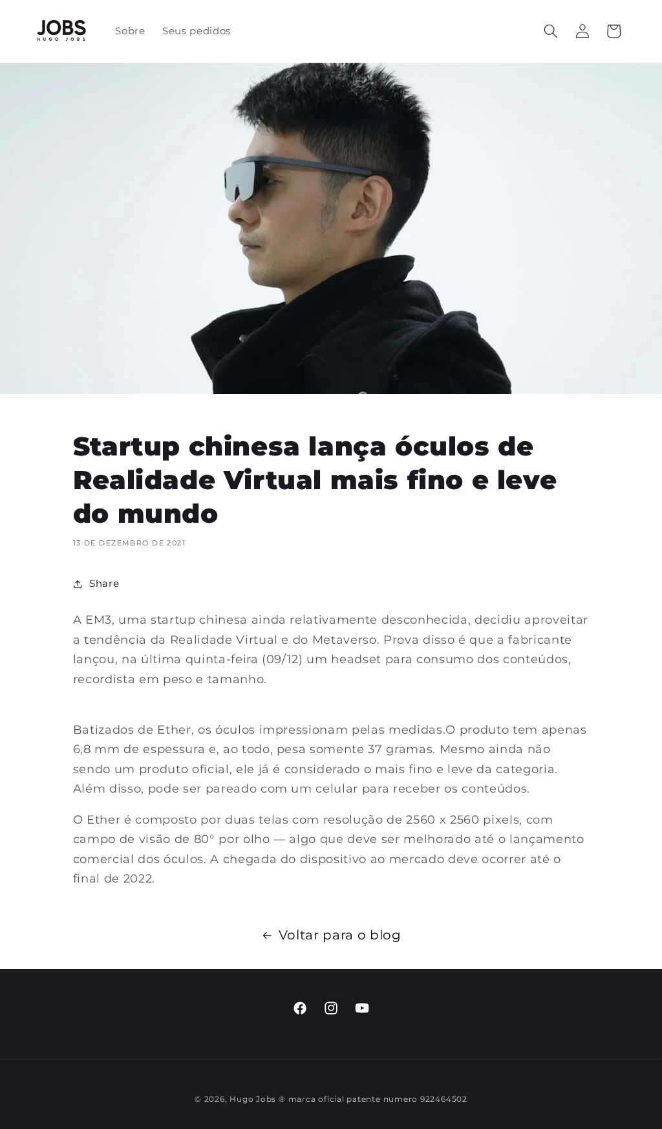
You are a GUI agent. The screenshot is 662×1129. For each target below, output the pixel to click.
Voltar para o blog (340, 935)
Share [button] (104, 583)
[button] (550, 31)
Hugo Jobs (253, 1099)
